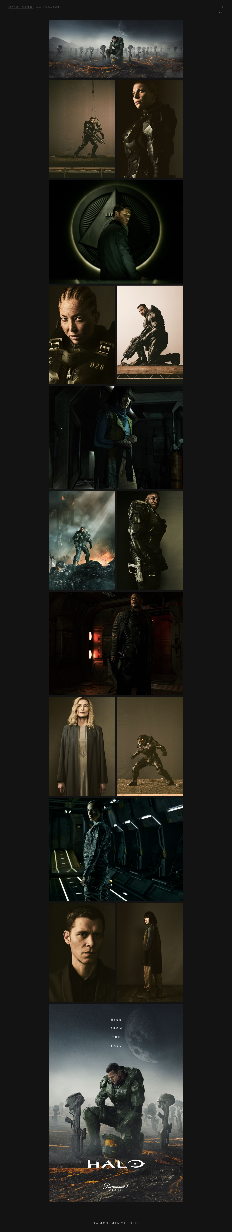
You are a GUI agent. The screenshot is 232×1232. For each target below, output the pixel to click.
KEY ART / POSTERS (20, 7)
